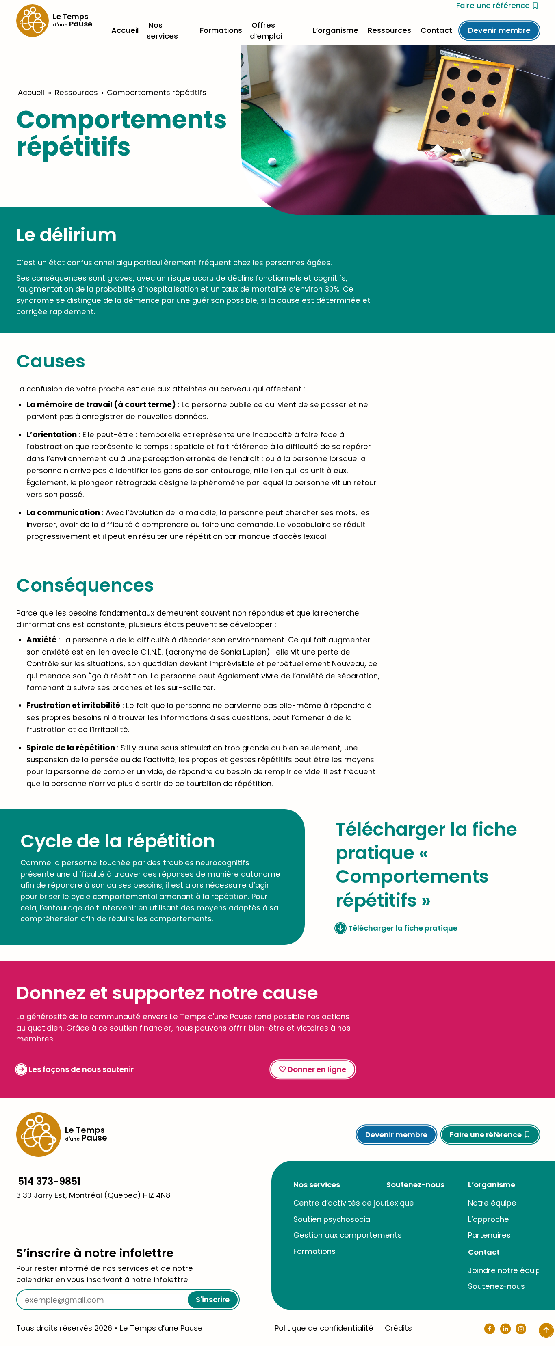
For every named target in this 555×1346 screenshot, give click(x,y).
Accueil (125, 30)
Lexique (400, 1203)
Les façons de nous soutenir (81, 1069)
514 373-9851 (49, 1181)
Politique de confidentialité (324, 1328)
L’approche (488, 1219)
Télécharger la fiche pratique (402, 928)
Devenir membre (499, 30)
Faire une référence (493, 5)
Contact (436, 30)
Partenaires (489, 1235)
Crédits (398, 1328)
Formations (221, 30)
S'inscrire (213, 1299)
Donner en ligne (317, 1069)
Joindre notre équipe (507, 1270)
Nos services (316, 1185)
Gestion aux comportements (347, 1235)
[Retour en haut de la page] (546, 1330)
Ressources (389, 30)
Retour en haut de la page (504, 1113)
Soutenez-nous (415, 1185)
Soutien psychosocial (332, 1219)
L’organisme (335, 30)
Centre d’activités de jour (340, 1203)
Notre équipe (492, 1203)
